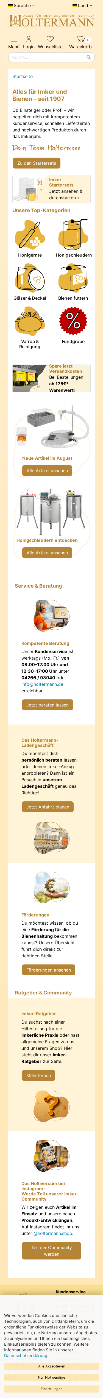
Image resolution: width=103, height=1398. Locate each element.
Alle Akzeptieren (51, 1366)
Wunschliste (50, 46)
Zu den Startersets (36, 163)
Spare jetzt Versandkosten (65, 368)
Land (83, 5)
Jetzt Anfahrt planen (47, 807)
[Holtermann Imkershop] (51, 20)
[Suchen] (88, 57)
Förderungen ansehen (48, 970)
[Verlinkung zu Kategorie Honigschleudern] (51, 526)
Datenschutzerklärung (25, 1355)
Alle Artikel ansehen (47, 470)
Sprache (22, 5)
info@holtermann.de (42, 684)
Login (29, 46)
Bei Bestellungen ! (66, 383)
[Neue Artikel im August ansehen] (51, 444)
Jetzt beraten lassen (47, 705)
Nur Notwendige (51, 1377)
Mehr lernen (38, 1075)
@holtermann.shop (53, 1233)
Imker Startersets (61, 182)
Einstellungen (51, 1389)
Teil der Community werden (51, 1251)
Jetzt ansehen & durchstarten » (65, 194)
